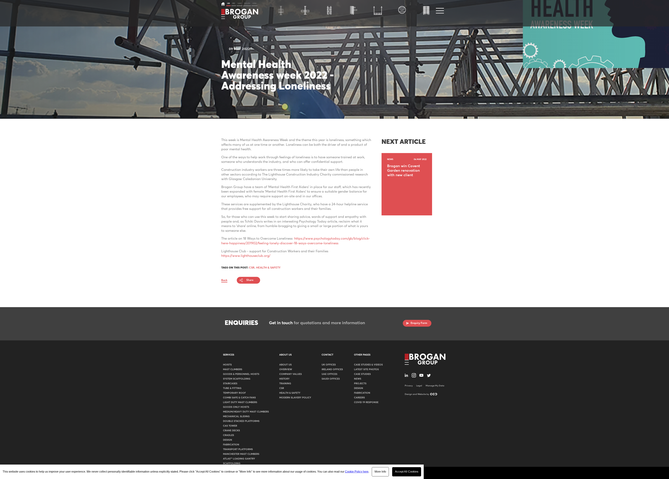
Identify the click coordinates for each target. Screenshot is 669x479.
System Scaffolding (236, 379)
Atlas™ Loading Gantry (239, 459)
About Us (285, 355)
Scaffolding (231, 463)
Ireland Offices (332, 369)
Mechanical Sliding (236, 416)
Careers (359, 397)
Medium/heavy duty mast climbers (246, 412)
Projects (360, 383)
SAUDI (247, 3)
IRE (233, 3)
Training (285, 383)
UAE (240, 3)
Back (224, 280)
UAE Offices (329, 374)
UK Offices (329, 365)
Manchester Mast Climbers (241, 454)
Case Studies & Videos (368, 365)
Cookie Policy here (356, 471)
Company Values (290, 374)
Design (227, 440)
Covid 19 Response (366, 402)
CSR (281, 388)
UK (228, 3)
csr (252, 267)
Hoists (227, 365)
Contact (327, 355)
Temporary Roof (234, 393)
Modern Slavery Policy (295, 397)
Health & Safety (289, 393)
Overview (285, 369)
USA (254, 3)
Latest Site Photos (366, 369)
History (284, 379)
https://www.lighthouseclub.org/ (245, 256)
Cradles (228, 435)
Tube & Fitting (232, 388)
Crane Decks (231, 430)
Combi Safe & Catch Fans (239, 397)
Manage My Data (435, 386)
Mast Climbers (232, 369)
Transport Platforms (238, 449)
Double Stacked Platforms (241, 421)
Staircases (230, 383)
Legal (419, 386)
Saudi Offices (331, 379)
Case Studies (362, 374)
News (357, 379)
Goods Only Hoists (236, 407)
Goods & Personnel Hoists (241, 374)
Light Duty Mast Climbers (240, 402)
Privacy (409, 386)
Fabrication (231, 444)
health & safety (268, 267)
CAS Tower (230, 426)
